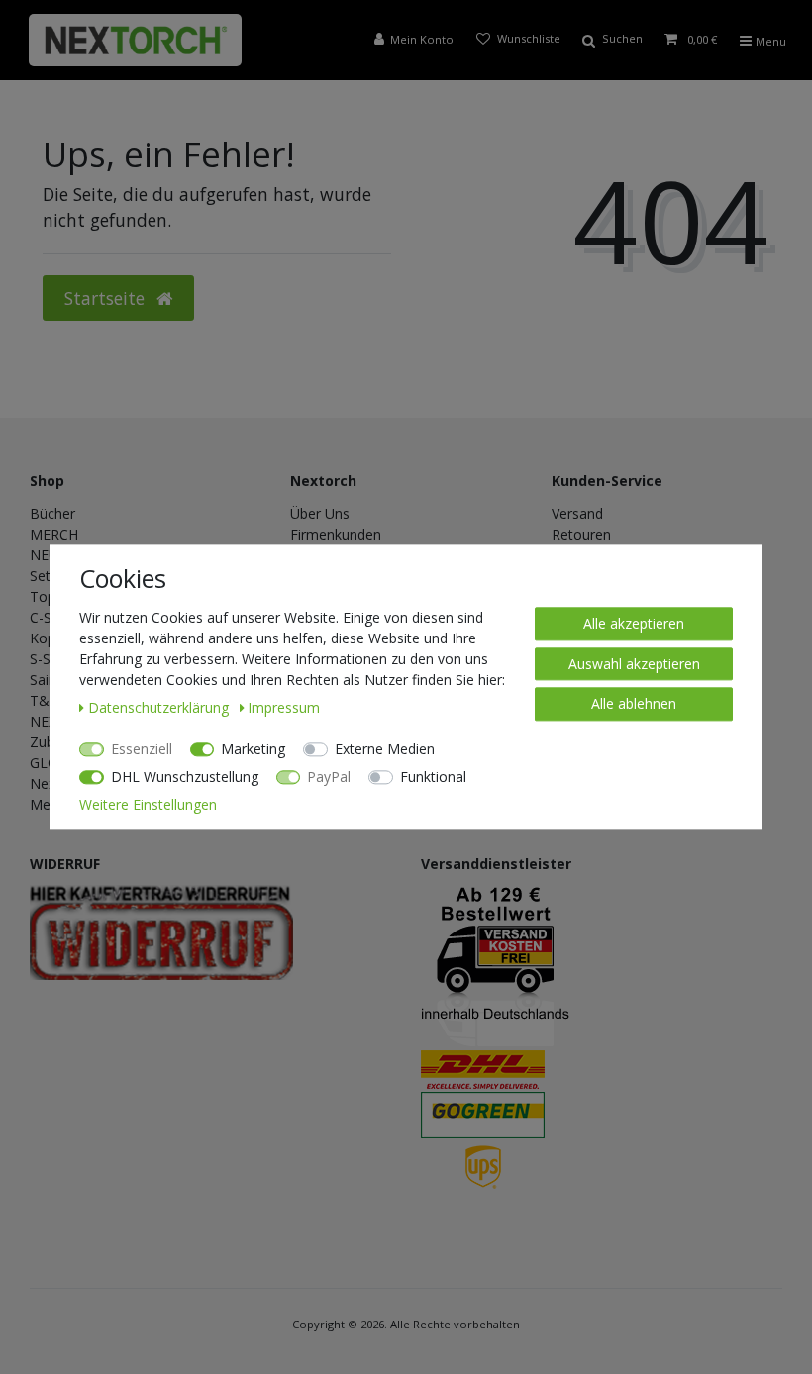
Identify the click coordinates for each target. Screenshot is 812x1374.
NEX (43, 721)
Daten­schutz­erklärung (160, 707)
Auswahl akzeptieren (634, 663)
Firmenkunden (335, 534)
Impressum (284, 707)
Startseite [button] (107, 298)
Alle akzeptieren (633, 623)
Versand (577, 513)
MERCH (54, 534)
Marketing (253, 748)
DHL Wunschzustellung (184, 776)
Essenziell (141, 748)
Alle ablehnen (633, 703)
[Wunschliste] (517, 40)
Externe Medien (385, 748)
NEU (44, 554)
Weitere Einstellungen (148, 804)
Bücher (52, 513)
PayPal (329, 776)
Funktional (433, 776)
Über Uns (320, 513)
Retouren (581, 534)
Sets (43, 575)
